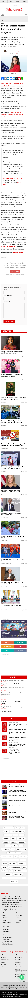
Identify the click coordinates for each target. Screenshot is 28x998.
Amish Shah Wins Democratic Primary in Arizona (16, 752)
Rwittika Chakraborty (11, 51)
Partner (5, 917)
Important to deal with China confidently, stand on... (11, 514)
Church (18, 959)
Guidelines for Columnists (7, 926)
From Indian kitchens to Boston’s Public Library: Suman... (12, 352)
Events (7, 650)
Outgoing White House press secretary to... (12, 707)
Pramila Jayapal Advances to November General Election (17, 739)
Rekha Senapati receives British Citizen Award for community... (12, 467)
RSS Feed (4, 967)
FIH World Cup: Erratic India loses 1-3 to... (13, 560)
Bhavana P (3, 356)
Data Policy (19, 915)
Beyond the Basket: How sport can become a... (12, 537)
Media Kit (5, 920)
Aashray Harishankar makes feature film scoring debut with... (13, 398)
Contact (18, 922)
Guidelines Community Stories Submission (6, 932)
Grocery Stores (20, 972)
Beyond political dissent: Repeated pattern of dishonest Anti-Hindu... (13, 444)
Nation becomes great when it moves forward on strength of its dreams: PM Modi (17, 732)
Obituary (20, 650)
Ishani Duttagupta (5, 586)
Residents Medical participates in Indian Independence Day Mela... (12, 421)
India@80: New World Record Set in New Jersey (18, 725)
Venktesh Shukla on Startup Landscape (17, 811)
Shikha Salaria (4, 517)
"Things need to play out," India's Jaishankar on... (12, 606)
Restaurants (19, 955)
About (17, 913)
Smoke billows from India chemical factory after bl (17, 801)
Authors (5, 915)
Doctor (18, 964)
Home (3, 18)
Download (15, 722)
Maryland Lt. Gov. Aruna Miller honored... (12, 684)
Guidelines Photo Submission (7, 942)
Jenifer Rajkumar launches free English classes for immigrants (12, 114)
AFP (2, 494)
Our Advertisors (7, 922)
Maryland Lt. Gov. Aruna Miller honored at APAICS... (11, 375)
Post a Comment (9, 321)
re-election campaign (8, 247)
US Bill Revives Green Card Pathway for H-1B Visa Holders (17, 746)
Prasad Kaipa (4, 540)
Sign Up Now (15, 271)
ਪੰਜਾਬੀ (17, 1)
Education (19, 957)
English (4, 1)
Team (4, 913)
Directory (7, 642)
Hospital (18, 962)
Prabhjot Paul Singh (6, 563)
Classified (20, 642)
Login (22, 274)
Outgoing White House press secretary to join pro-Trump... (11, 490)
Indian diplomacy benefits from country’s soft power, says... (12, 583)
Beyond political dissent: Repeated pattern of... (14, 698)
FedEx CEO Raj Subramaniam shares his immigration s (17, 796)
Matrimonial (7, 646)
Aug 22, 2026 (24, 356)
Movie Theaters (20, 974)
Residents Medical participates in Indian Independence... (12, 693)
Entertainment (20, 967)
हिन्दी (11, 1)
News (9, 18)
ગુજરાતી (24, 1)
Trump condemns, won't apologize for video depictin (17, 790)
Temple (18, 969)
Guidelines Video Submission (7, 938)
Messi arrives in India (16, 806)
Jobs (20, 646)
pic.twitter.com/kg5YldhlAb (12, 178)
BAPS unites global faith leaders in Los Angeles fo (16, 816)
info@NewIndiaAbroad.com (10, 910)
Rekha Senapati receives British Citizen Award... (12, 702)
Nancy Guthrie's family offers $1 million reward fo (17, 785)
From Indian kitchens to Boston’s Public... (12, 680)
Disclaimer (19, 920)
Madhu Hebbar (4, 448)
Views (10, 722)
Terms (17, 917)
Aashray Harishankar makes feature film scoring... (12, 688)
